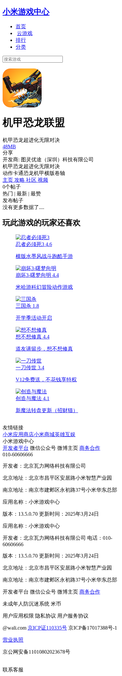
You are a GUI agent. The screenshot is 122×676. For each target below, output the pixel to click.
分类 (21, 47)
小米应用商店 (18, 434)
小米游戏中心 (26, 11)
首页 (21, 26)
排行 (21, 40)
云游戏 (25, 33)
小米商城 (44, 434)
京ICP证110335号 (47, 628)
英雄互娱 (65, 434)
